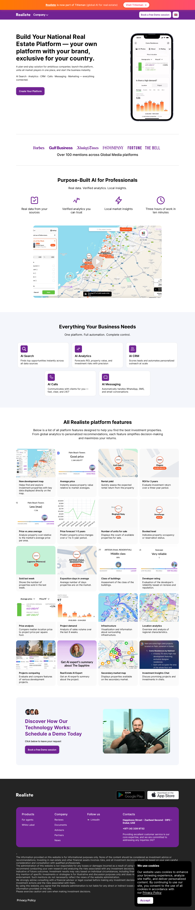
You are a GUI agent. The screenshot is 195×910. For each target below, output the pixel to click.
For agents (27, 820)
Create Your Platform (30, 91)
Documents (61, 825)
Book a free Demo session (155, 14)
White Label (28, 825)
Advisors (59, 830)
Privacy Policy (152, 892)
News (58, 840)
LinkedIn (95, 820)
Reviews (59, 820)
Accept (145, 900)
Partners (59, 835)
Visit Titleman (136, 4)
